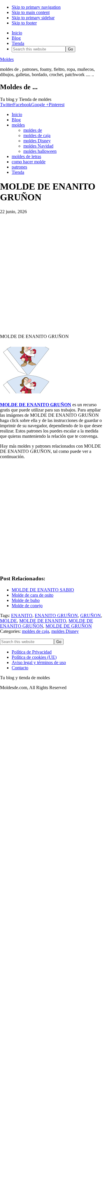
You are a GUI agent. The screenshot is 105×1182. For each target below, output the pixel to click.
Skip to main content (31, 12)
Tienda (18, 43)
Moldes (7, 59)
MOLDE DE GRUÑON (69, 626)
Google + (40, 104)
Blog (16, 38)
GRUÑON (90, 615)
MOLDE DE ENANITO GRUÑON (35, 404)
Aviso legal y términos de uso (39, 662)
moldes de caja (35, 631)
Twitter (6, 104)
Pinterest (56, 104)
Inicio (17, 32)
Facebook (22, 104)
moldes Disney (65, 631)
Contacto (20, 667)
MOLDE (8, 620)
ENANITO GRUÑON (56, 615)
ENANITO (21, 615)
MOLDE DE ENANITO (42, 620)
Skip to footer (24, 22)
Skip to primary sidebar (33, 17)
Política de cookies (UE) (34, 657)
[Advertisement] (52, 271)
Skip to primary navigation (36, 7)
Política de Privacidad (32, 651)
